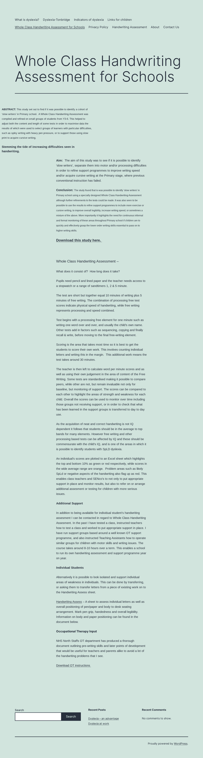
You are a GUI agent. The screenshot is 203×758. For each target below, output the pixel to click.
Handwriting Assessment (129, 27)
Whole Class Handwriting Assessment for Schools (50, 27)
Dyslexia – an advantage (103, 718)
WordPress (180, 743)
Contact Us (171, 27)
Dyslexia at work (98, 723)
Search (19, 710)
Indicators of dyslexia (89, 19)
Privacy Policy (98, 27)
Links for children (120, 19)
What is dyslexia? (27, 19)
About (155, 27)
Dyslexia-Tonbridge (56, 19)
